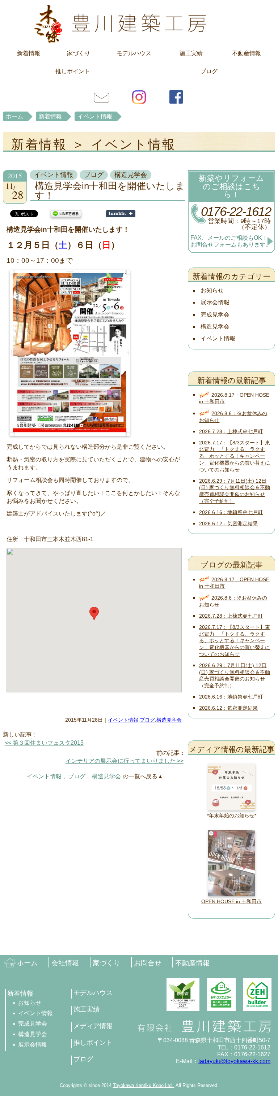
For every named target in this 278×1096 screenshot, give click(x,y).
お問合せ (101, 97)
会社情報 (65, 963)
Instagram (139, 97)
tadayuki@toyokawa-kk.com (234, 1061)
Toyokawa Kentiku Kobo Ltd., (143, 1085)
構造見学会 (130, 174)
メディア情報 (93, 1026)
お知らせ (212, 290)
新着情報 (28, 53)
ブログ (209, 71)
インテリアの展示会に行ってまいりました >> (125, 761)
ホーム (14, 116)
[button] (94, 613)
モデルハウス (134, 53)
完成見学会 (215, 315)
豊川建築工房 (139, 23)
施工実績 (191, 53)
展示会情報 (215, 302)
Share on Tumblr (120, 213)
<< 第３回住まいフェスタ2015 (44, 743)
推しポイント (72, 71)
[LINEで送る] (66, 213)
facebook (176, 97)
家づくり (78, 53)
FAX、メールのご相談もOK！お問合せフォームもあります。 (230, 241)
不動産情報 (246, 53)
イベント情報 (94, 116)
